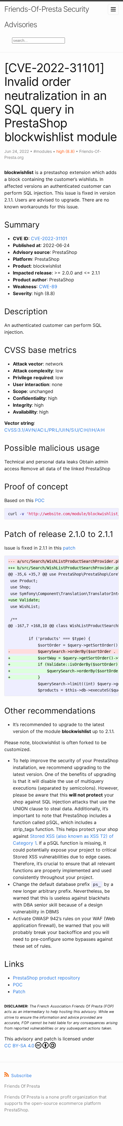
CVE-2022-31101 (49, 238)
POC (40, 500)
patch (69, 548)
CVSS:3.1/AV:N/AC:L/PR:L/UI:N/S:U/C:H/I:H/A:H (54, 430)
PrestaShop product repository (46, 978)
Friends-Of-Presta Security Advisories (46, 17)
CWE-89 (48, 286)
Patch (19, 991)
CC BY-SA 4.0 (19, 1045)
